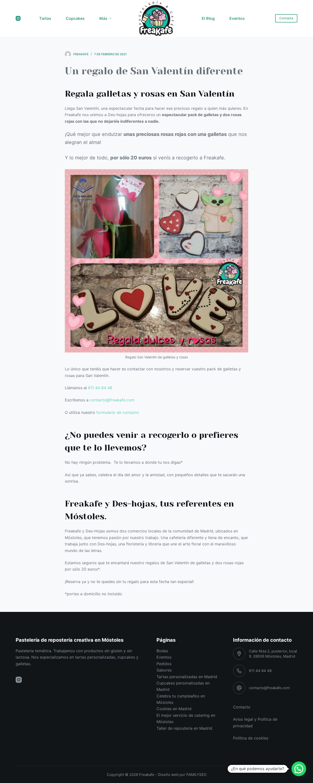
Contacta (286, 18)
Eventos (163, 657)
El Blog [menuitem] (208, 18)
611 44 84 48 (100, 387)
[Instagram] (18, 18)
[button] (298, 768)
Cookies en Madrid (173, 708)
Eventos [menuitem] (237, 18)
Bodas (162, 650)
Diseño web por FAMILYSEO (182, 774)
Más (103, 18)
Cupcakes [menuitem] (75, 18)
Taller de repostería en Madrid (184, 728)
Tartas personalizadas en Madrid (186, 676)
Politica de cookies (250, 738)
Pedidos (163, 663)
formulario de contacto (117, 412)
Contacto (241, 707)
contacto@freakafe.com (112, 399)
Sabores (164, 670)
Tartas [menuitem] (45, 18)
